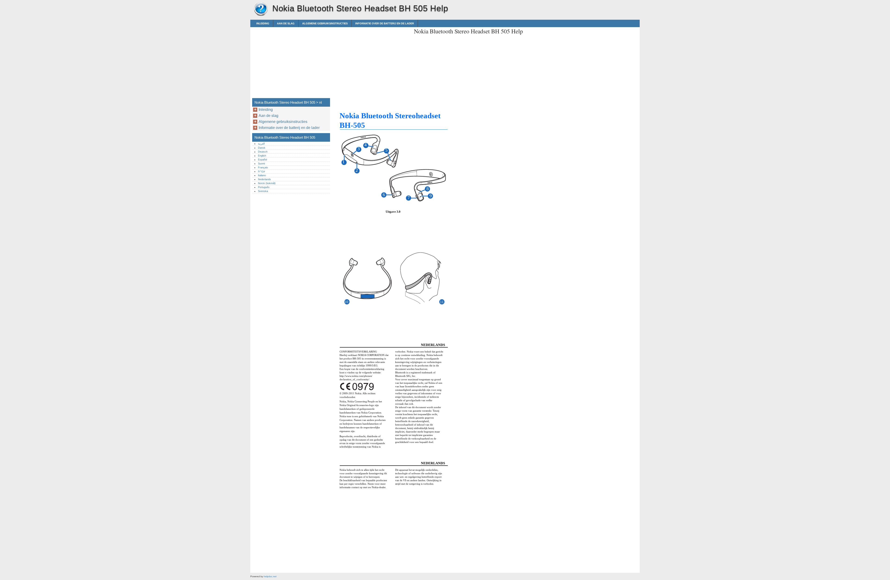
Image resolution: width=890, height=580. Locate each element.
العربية (261, 143)
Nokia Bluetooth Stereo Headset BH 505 (261, 9)
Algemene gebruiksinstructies (325, 23)
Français (263, 167)
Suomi (261, 163)
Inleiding (262, 23)
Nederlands (264, 179)
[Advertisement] (371, 59)
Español (262, 159)
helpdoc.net (270, 576)
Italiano (262, 175)
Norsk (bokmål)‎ (267, 183)
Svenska (263, 191)
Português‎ (264, 187)
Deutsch (262, 151)
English (262, 155)
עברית (261, 171)
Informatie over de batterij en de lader (384, 23)
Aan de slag (286, 23)
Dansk (261, 147)
